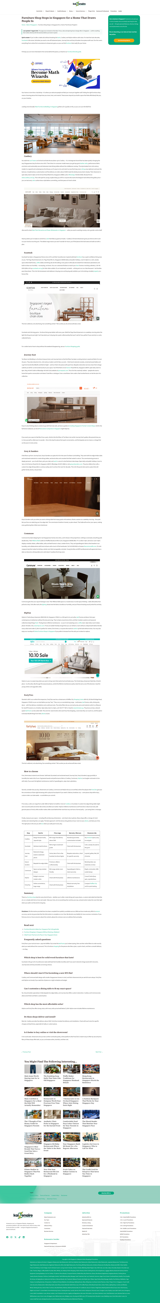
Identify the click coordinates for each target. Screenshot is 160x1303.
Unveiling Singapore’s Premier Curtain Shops (82, 426)
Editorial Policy (48, 1226)
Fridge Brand (98, 1288)
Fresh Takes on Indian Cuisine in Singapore (70, 1171)
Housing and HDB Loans (79, 1296)
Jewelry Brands (34, 1276)
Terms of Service (45, 1195)
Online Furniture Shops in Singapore (44, 631)
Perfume (46, 1276)
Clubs (107, 1282)
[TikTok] (19, 1237)
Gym (89, 1279)
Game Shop (58, 1285)
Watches (112, 1271)
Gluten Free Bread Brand (112, 1276)
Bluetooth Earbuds (119, 1271)
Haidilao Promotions (125, 1240)
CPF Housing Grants (90, 1296)
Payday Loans (111, 1290)
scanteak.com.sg (37, 268)
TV (54, 1273)
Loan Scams (95, 1293)
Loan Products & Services (61, 1293)
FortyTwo (94, 790)
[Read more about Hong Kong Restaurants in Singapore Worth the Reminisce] (91, 1069)
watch (55, 461)
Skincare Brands (60, 1279)
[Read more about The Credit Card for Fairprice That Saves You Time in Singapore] (91, 1162)
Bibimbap (84, 1268)
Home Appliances (100, 1271)
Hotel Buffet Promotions (126, 1231)
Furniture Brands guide (74, 52)
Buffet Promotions (124, 1234)
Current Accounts (55, 1299)
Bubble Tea (48, 1271)
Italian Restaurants (92, 1262)
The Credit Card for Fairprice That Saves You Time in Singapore (90, 1172)
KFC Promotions (124, 1237)
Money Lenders (50, 1293)
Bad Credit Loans (120, 1290)
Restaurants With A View (117, 1265)
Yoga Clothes (97, 1279)
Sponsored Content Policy (37, 1199)
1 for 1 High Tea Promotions (127, 1223)
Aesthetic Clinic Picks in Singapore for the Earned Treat (52, 1123)
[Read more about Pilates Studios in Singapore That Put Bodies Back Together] (33, 1162)
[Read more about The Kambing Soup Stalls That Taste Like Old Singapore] (52, 1069)
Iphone (57, 1273)
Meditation (123, 1279)
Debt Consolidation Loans (40, 1293)
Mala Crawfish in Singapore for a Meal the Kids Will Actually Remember (32, 1102)
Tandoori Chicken (77, 1268)
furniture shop (31, 897)
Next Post (99, 1052)
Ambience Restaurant (98, 1265)
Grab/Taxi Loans (38, 1299)
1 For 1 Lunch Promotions (126, 1220)
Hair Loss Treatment (89, 1276)
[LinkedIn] (24, 1237)
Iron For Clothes (49, 1273)
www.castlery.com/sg (28, 178)
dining (83, 169)
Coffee (43, 1271)
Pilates (92, 1279)
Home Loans (43, 1296)
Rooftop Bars (107, 1265)
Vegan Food (103, 1276)
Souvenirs (35, 1285)
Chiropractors (48, 1282)
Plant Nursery (124, 1288)
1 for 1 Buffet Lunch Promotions (128, 1228)
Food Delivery (36, 1268)
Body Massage (71, 1276)
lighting (44, 605)
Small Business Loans (112, 1293)
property (95, 271)
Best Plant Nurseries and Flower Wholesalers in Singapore (48, 230)
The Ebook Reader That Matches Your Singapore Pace (89, 1123)
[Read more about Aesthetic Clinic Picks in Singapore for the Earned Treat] (52, 1114)
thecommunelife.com (90, 546)
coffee (38, 263)
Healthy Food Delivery (114, 1279)
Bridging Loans (68, 1296)
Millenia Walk (36, 541)
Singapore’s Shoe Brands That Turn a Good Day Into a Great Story (32, 1150)
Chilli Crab (99, 1268)
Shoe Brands (99, 1273)
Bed (77, 1288)
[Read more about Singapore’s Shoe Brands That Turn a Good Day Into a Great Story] (33, 1138)
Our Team (46, 1220)
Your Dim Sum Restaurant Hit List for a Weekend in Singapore (51, 1172)
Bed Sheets (60, 1288)
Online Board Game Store (95, 1285)
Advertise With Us (86, 1217)
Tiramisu (35, 1271)
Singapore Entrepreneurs (50, 1243)
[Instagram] (11, 1237)
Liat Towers (33, 161)
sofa (33, 180)
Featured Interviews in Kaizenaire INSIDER (55, 1246)
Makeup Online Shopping (69, 1271)
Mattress (65, 1288)
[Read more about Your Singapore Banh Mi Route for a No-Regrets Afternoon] (71, 1137)
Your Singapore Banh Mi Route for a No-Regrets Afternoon (71, 1146)
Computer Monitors (72, 1273)
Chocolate (113, 1268)
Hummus (97, 1276)
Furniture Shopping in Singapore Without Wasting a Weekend (41, 932)
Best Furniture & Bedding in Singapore (46, 107)
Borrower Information (86, 1293)
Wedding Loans (108, 1296)
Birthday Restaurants (87, 1265)
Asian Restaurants (83, 1262)
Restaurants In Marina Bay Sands (46, 1285)
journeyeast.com (63, 371)
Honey (33, 1279)
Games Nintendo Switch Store (68, 1285)
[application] (43, 11)
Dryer (115, 1288)
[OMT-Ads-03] (62, 74)
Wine (62, 1265)
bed (78, 617)
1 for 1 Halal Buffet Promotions (128, 1217)
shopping (56, 946)
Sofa (55, 1288)
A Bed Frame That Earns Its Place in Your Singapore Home (40, 935)
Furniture (51, 1288)
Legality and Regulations (74, 1293)
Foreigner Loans (104, 1290)
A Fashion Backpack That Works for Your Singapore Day (90, 1101)
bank (59, 38)
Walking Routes (78, 1282)
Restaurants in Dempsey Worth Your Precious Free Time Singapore (52, 1102)
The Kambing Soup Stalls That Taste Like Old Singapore (52, 1078)
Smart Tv (38, 1290)
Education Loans (100, 1296)
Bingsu (39, 1271)
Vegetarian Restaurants (55, 1265)
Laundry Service (74, 1290)
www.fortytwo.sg (78, 708)
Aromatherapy (70, 1282)
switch (75, 629)
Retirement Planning (77, 1299)
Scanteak (24, 40)
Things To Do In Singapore (115, 1282)
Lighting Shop (112, 1285)
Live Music (94, 1282)
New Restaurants (64, 1262)
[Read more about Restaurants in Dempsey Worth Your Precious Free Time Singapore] (52, 1092)
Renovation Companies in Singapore (49, 429)
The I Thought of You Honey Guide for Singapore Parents (32, 1123)
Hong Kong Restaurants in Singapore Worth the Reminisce (90, 1079)
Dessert (119, 1268)
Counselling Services (39, 1282)
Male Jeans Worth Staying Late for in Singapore (31, 1078)
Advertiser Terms (52, 1199)
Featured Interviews (87, 1228)
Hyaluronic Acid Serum (50, 1279)
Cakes (109, 1268)
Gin (62, 1271)
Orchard (89, 838)
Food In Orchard (52, 1268)
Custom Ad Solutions (87, 1226)
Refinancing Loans (60, 1296)
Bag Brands (105, 1273)
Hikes (84, 1282)
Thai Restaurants (123, 1262)
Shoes (93, 1273)
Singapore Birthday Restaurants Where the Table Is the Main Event (52, 1147)
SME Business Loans (35, 1296)
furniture (68, 43)
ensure (98, 911)
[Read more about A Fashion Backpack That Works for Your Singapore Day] (91, 1092)
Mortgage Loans (51, 1296)
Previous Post (26, 1052)
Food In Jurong (60, 1268)
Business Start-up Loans (124, 1293)
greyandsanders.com (76, 464)
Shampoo (40, 1276)
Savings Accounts (46, 1299)
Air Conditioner (82, 1288)
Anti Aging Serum (40, 1279)
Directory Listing (86, 1223)
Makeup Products (77, 1279)
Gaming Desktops (40, 1273)
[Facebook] (7, 1237)
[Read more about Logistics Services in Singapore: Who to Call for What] (91, 1137)
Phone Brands (63, 1273)
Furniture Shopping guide (72, 347)
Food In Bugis (43, 1268)
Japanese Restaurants (113, 1262)
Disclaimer (64, 1195)
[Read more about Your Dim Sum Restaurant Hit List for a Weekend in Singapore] (52, 1162)
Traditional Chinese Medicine (59, 1282)
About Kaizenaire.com (50, 1217)
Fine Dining (79, 1265)
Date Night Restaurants (70, 1265)
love (42, 824)
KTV (80, 1285)
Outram (68, 368)
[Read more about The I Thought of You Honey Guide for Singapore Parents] (33, 1114)
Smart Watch (44, 1290)
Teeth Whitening (63, 1276)
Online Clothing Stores (89, 1271)
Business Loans (102, 1293)
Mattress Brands (72, 1288)
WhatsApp (72, 175)
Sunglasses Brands (113, 1273)
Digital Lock (33, 1290)
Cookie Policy (55, 1195)
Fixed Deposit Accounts (66, 1299)
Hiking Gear (89, 1282)
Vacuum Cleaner (91, 1288)
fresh (36, 623)
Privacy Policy (34, 1195)
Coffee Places (85, 1285)
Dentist (57, 1276)
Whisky (58, 1271)
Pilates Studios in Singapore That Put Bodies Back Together (32, 1172)
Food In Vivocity (68, 1268)
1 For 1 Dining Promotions (126, 1226)
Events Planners (102, 1282)
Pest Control (82, 1290)
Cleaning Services (65, 1290)
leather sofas (84, 163)
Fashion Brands (80, 1271)
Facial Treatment (79, 1276)
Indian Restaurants (102, 1262)
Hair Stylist (84, 1279)
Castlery (68, 804)
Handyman (88, 1290)
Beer (52, 1271)
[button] (41, 11)
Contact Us (47, 1223)
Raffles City (93, 884)
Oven (119, 1288)
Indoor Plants (105, 1285)
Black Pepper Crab (91, 1268)
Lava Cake (105, 1268)
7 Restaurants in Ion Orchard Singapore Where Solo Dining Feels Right (71, 1102)
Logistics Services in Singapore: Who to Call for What (90, 1146)
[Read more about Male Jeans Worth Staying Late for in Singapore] (33, 1069)
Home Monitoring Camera (54, 1290)
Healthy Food (122, 1276)
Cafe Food (71, 1262)
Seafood (76, 1262)
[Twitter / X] (15, 1237)
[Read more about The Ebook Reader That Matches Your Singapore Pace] (91, 1114)
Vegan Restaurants (34, 1265)
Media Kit (84, 1231)
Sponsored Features (87, 1220)
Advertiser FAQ (86, 1234)
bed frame (28, 711)
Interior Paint (45, 1288)
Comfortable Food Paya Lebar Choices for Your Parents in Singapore (71, 1124)
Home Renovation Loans (118, 1296)
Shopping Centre (79, 699)
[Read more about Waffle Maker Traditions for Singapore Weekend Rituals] (71, 1069)
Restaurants (56, 1262)
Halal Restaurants (44, 1265)
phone (43, 714)
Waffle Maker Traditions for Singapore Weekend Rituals (71, 1079)
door (77, 266)
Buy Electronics (88, 1273)
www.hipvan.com (39, 626)
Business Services (48, 1231)
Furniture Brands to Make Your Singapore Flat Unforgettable (41, 929)
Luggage (107, 1271)
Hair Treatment (68, 1279)
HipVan (80, 778)
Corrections (47, 1228)
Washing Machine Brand (108, 1288)
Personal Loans (95, 1290)
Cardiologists (51, 1276)
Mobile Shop (80, 1273)
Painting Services (38, 1288)
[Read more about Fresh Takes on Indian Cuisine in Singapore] (71, 1162)
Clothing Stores (122, 1273)
